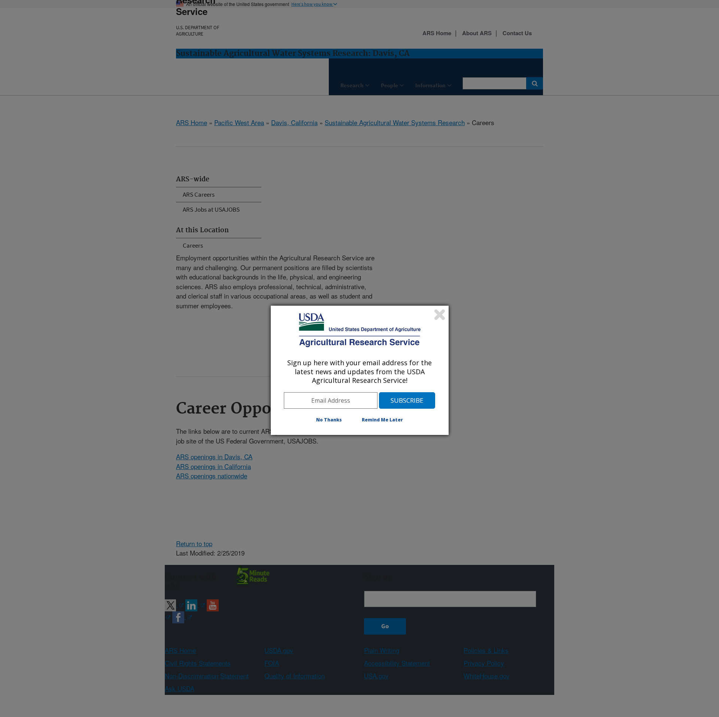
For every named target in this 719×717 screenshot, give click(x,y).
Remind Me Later (382, 420)
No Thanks (329, 420)
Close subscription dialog (439, 314)
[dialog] (360, 370)
